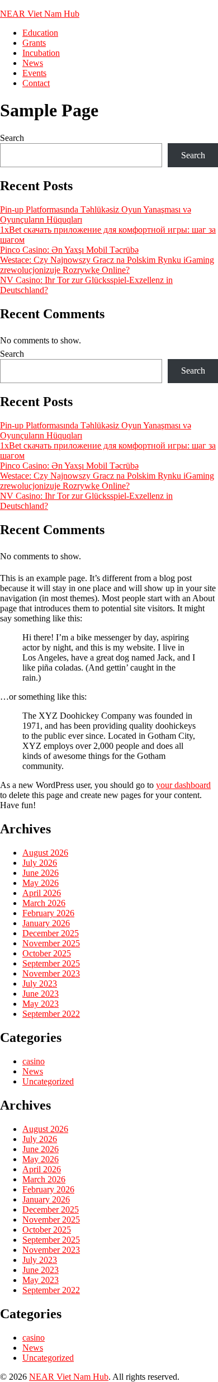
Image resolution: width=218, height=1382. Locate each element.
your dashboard (183, 785)
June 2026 (40, 873)
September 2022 (51, 1013)
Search (12, 138)
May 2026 (40, 883)
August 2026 (45, 852)
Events (34, 73)
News (32, 63)
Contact (36, 83)
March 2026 (43, 903)
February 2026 (48, 913)
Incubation (41, 53)
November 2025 (51, 943)
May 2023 (40, 1003)
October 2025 (46, 953)
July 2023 (39, 983)
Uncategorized (48, 1081)
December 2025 (50, 933)
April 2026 (41, 893)
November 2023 (51, 973)
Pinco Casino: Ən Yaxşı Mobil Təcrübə (69, 249)
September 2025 (51, 963)
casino (33, 1061)
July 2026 (39, 862)
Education (40, 32)
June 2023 (40, 993)
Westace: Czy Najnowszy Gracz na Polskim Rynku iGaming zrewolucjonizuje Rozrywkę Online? (107, 265)
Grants (34, 43)
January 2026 (46, 923)
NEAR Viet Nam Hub (39, 13)
